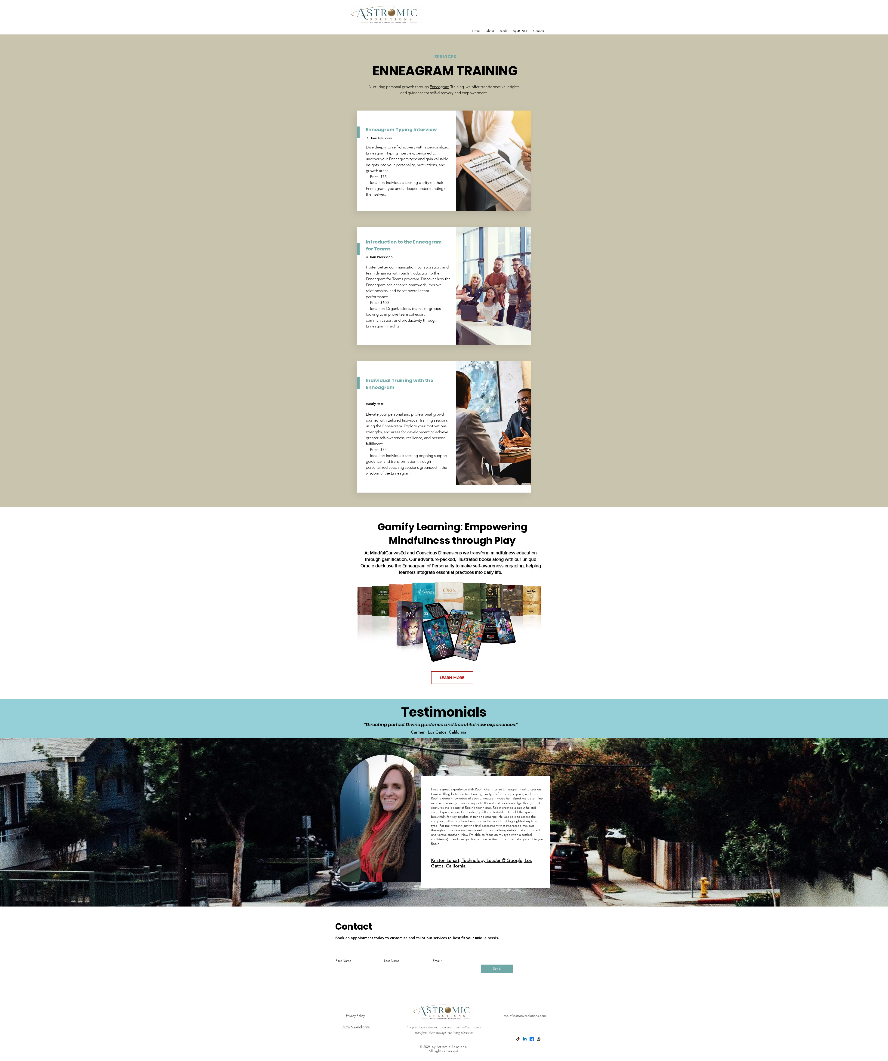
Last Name (392, 960)
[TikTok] (518, 1039)
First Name (344, 960)
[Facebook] (532, 1039)
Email (436, 960)
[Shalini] (449, 895)
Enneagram (439, 86)
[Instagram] (538, 1039)
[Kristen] (438, 895)
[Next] (876, 822)
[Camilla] (443, 895)
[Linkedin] (525, 1039)
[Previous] (12, 822)
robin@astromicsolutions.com (525, 1016)
